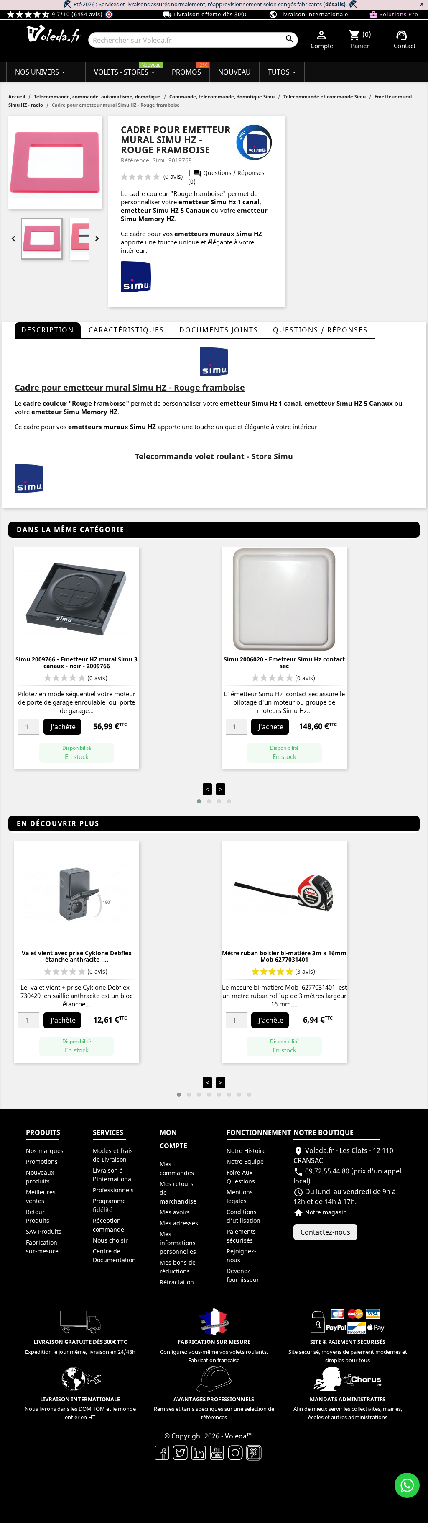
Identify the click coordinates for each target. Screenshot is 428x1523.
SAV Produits (43, 1231)
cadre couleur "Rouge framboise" (76, 403)
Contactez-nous (325, 1232)
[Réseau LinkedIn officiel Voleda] (198, 1451)
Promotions (42, 1161)
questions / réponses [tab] (320, 329)
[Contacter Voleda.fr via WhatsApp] (407, 1485)
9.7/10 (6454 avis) (55, 14)
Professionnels (113, 1190)
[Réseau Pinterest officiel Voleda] (253, 1451)
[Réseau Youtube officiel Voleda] (217, 1451)
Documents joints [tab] (218, 329)
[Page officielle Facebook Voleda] (161, 1451)
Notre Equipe (245, 1161)
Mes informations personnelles (178, 1242)
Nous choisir (110, 1240)
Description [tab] (47, 329)
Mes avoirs (175, 1212)
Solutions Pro (393, 14)
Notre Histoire (246, 1151)
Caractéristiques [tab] (126, 329)
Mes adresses (179, 1223)
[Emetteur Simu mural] (214, 361)
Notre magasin (320, 1212)
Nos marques (45, 1151)
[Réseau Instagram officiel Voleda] (235, 1451)
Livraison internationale (308, 14)
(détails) (334, 4)
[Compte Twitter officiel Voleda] (180, 1451)
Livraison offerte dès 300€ (205, 14)
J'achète (63, 726)
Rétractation (177, 1282)
